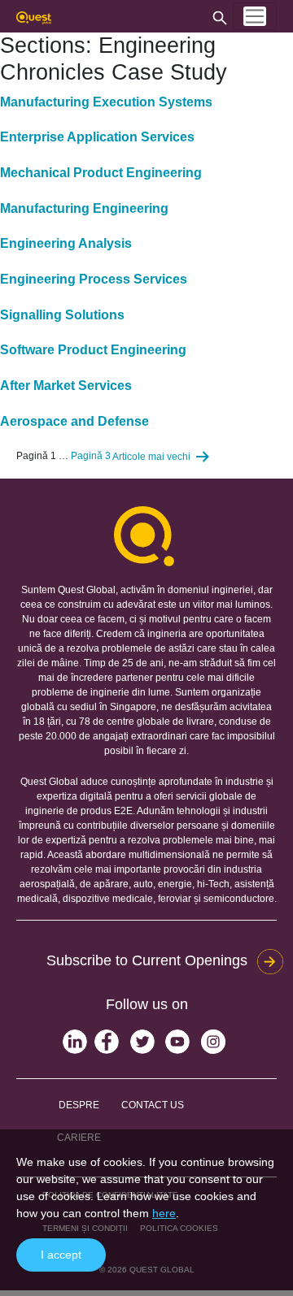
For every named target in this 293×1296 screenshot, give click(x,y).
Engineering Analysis (66, 243)
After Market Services (66, 385)
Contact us (152, 1105)
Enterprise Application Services (97, 137)
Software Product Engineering (93, 350)
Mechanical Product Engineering (101, 173)
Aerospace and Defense (74, 421)
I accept (61, 1254)
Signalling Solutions (62, 315)
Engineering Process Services (93, 279)
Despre (79, 1105)
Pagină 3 (91, 456)
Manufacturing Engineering (84, 208)
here (164, 1213)
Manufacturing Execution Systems (106, 102)
